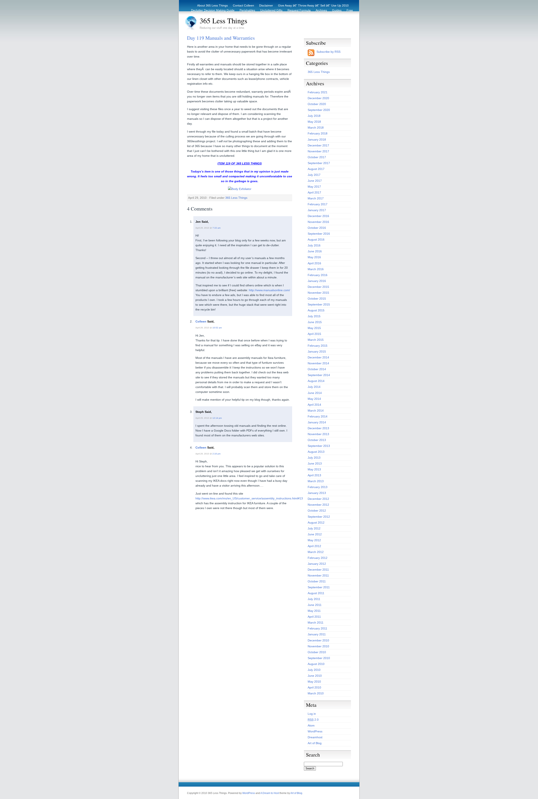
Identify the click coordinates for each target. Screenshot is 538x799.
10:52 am (217, 327)
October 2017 (317, 157)
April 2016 (314, 263)
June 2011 (315, 605)
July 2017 (314, 174)
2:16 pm (216, 454)
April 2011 (314, 616)
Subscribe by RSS (328, 51)
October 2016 (317, 227)
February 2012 (317, 557)
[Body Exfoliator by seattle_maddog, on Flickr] (239, 189)
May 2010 (314, 681)
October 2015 (317, 298)
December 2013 (318, 428)
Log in (312, 713)
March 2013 (316, 481)
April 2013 (314, 475)
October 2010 (317, 652)
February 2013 (317, 487)
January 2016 (317, 281)
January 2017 (317, 210)
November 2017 (318, 151)
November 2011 (318, 575)
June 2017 (315, 180)
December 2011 (318, 569)
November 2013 (318, 434)
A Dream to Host (269, 793)
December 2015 (318, 286)
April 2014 (314, 404)
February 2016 (317, 275)
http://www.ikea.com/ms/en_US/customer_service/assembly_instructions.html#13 (249, 498)
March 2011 (315, 622)
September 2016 (319, 233)
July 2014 (314, 386)
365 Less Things (223, 20)
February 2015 (317, 345)
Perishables (247, 10)
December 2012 (318, 498)
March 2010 (316, 693)
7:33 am (216, 228)
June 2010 (315, 675)
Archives (321, 10)
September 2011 (319, 587)
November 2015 (318, 292)
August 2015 (316, 310)
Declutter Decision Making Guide (213, 10)
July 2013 (314, 457)
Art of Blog (315, 743)
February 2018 (317, 133)
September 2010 (319, 658)
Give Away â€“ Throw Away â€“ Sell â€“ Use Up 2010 (313, 5)
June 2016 (315, 251)
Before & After (308, 15)
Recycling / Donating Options (274, 15)
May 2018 (314, 121)
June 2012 (315, 534)
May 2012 (314, 540)
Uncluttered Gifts (271, 10)
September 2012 (319, 516)
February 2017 (317, 204)
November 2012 (318, 504)
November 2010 (318, 646)
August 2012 (316, 522)
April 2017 (314, 192)
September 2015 (319, 304)
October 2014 (317, 369)
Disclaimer (266, 5)
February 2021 (317, 92)
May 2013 (314, 469)
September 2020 (319, 110)
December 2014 (318, 357)
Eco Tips (328, 15)
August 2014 (316, 381)
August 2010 (316, 664)
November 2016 (318, 222)
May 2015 (314, 328)
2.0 (313, 719)
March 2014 (316, 410)
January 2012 (317, 563)
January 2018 (317, 139)
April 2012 (314, 546)
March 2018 (316, 127)
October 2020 (317, 104)
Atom (311, 725)
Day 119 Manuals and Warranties (221, 37)
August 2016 (316, 239)
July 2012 (314, 528)
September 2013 (319, 446)
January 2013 (317, 493)
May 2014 (314, 398)
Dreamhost (315, 737)
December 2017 (318, 145)
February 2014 (317, 416)
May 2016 (314, 257)
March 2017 (316, 198)
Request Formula (299, 10)
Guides (337, 10)
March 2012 (316, 552)
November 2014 (318, 363)
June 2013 (315, 463)
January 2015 (317, 351)
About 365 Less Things (212, 5)
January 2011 (317, 634)
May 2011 (314, 610)
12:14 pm (217, 418)
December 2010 (318, 640)
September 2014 (319, 375)
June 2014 (315, 393)
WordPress (315, 731)
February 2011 (317, 628)
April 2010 (314, 687)
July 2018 (314, 115)
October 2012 (317, 510)
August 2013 (316, 451)
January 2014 (317, 422)
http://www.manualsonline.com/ (269, 290)
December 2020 (318, 98)
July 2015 (314, 316)
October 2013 (317, 440)
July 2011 (314, 599)
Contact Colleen (243, 5)
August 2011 (316, 593)
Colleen (200, 321)
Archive (344, 15)
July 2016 (314, 245)
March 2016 (316, 269)
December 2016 (318, 216)
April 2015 (314, 334)
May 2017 (314, 186)
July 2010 (314, 669)
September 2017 (319, 163)
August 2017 (316, 169)
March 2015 (316, 339)
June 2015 (315, 322)
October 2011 (317, 581)
